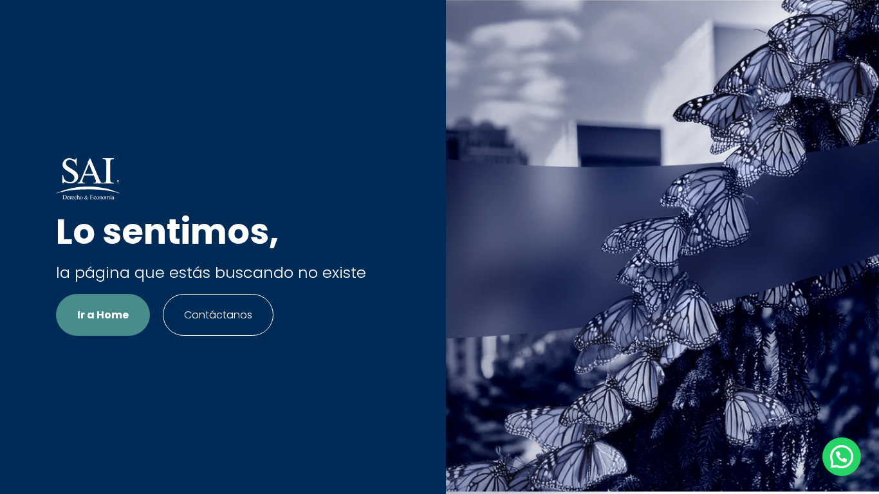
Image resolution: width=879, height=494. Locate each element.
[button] (841, 456)
